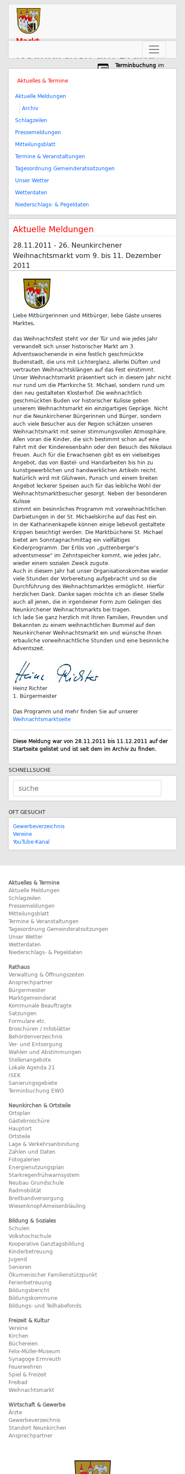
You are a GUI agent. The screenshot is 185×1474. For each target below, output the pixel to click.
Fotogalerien (24, 1159)
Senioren (20, 1267)
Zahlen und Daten (32, 1151)
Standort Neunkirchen (37, 1427)
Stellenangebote (30, 1059)
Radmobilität (25, 1190)
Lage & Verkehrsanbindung (44, 1144)
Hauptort (20, 1128)
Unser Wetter (32, 180)
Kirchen (18, 1335)
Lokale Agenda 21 (32, 1067)
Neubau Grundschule (36, 1182)
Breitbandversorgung (36, 1198)
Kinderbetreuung (31, 1251)
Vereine (22, 834)
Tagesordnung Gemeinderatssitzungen (65, 168)
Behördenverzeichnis (35, 1036)
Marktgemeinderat (32, 997)
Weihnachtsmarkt (31, 1390)
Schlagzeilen (31, 120)
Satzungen (23, 1013)
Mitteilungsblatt (35, 144)
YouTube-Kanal (31, 841)
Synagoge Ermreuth (35, 1359)
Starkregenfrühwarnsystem (44, 1175)
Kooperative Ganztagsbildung (46, 1243)
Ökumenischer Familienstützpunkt (53, 1274)
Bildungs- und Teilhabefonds (45, 1305)
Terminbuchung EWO (36, 1090)
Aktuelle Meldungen (40, 96)
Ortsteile (19, 1136)
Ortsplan (20, 1113)
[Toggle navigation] (154, 49)
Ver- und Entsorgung (35, 1044)
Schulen (19, 1228)
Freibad (18, 1382)
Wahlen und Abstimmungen (45, 1052)
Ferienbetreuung (30, 1282)
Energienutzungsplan (36, 1167)
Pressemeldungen (38, 132)
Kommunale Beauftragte (40, 1005)
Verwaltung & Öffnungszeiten (46, 974)
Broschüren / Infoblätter (40, 1028)
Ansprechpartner (30, 982)
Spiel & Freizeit (27, 1374)
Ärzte (15, 1412)
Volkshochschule (30, 1236)
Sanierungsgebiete (33, 1083)
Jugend (18, 1259)
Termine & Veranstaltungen (50, 156)
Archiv (30, 108)
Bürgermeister (27, 990)
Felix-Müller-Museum (34, 1351)
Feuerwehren (25, 1366)
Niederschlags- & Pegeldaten (52, 204)
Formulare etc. (27, 1021)
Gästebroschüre (29, 1120)
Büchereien (23, 1343)
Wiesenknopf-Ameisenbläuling (47, 1206)
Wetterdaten (31, 192)
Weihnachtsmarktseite (42, 719)
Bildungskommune (33, 1298)
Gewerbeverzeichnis (39, 826)
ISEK (15, 1075)
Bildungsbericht (29, 1290)
